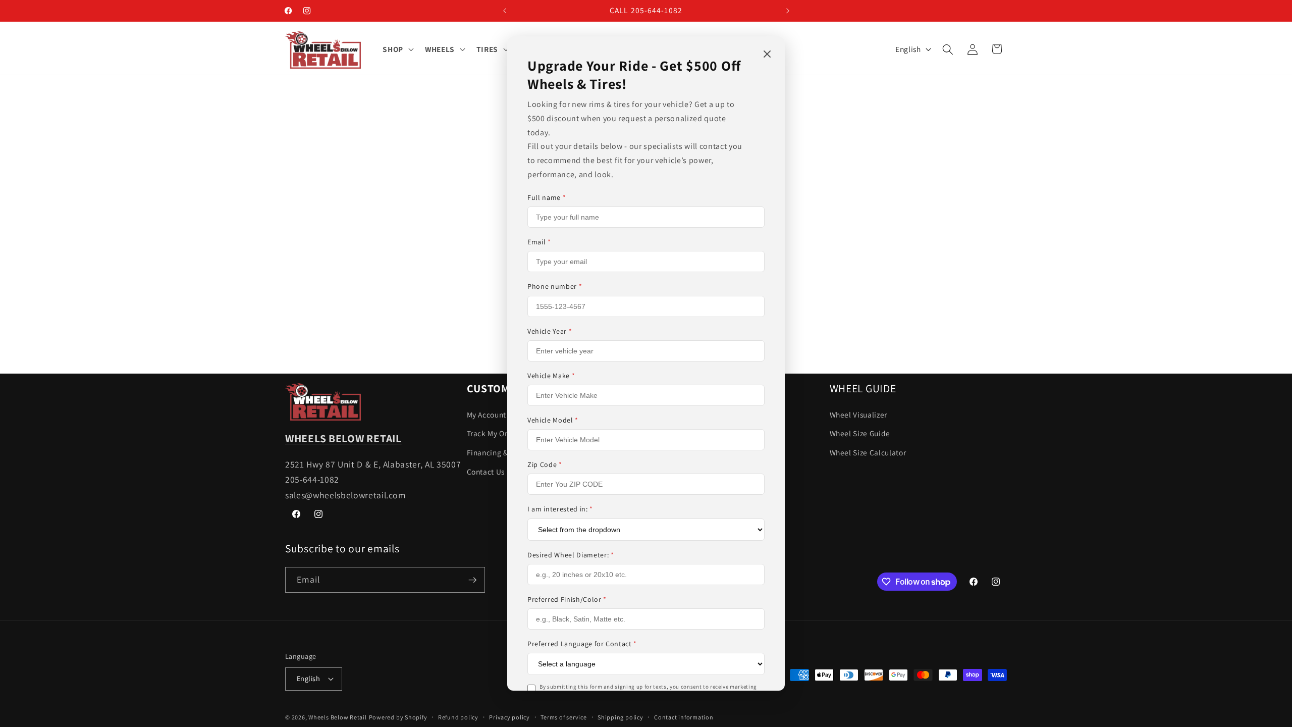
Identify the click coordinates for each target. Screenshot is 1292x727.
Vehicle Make (551, 375)
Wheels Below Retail (337, 717)
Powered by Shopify (398, 717)
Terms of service (563, 717)
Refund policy (458, 717)
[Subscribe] (472, 580)
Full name (546, 197)
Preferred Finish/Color (567, 599)
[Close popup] (767, 55)
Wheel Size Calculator (868, 452)
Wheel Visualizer (859, 414)
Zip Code (544, 464)
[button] (397, 49)
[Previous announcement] (505, 10)
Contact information (684, 717)
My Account (487, 414)
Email (539, 241)
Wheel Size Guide (860, 433)
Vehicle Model (552, 420)
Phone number (554, 286)
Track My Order (493, 433)
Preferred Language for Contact (582, 643)
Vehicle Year (549, 331)
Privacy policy (509, 717)
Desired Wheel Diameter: (570, 554)
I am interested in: (560, 508)
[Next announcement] (788, 10)
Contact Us (486, 471)
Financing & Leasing (502, 452)
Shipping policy (620, 717)
